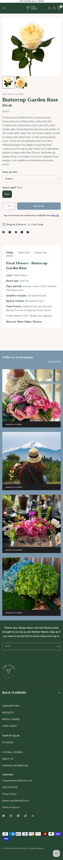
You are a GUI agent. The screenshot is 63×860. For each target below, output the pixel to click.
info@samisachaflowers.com (17, 780)
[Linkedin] (35, 815)
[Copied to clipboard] (28, 232)
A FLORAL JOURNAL (12, 752)
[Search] (54, 8)
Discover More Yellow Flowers (24, 321)
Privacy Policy (9, 794)
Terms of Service (11, 807)
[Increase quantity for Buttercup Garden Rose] (13, 206)
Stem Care (24, 252)
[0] (59, 8)
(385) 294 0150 (9, 787)
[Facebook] (4, 232)
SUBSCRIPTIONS (10, 706)
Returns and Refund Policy (15, 800)
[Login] (49, 8)
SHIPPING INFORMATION (15, 765)
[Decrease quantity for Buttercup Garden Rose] (4, 206)
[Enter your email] (58, 646)
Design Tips (41, 252)
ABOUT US (7, 759)
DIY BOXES (7, 742)
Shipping (6, 111)
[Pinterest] (17, 232)
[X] (10, 232)
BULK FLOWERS (14, 692)
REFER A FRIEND (11, 719)
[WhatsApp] (22, 232)
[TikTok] (27, 815)
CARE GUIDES (9, 726)
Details (9, 252)
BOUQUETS (8, 712)
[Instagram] (13, 815)
